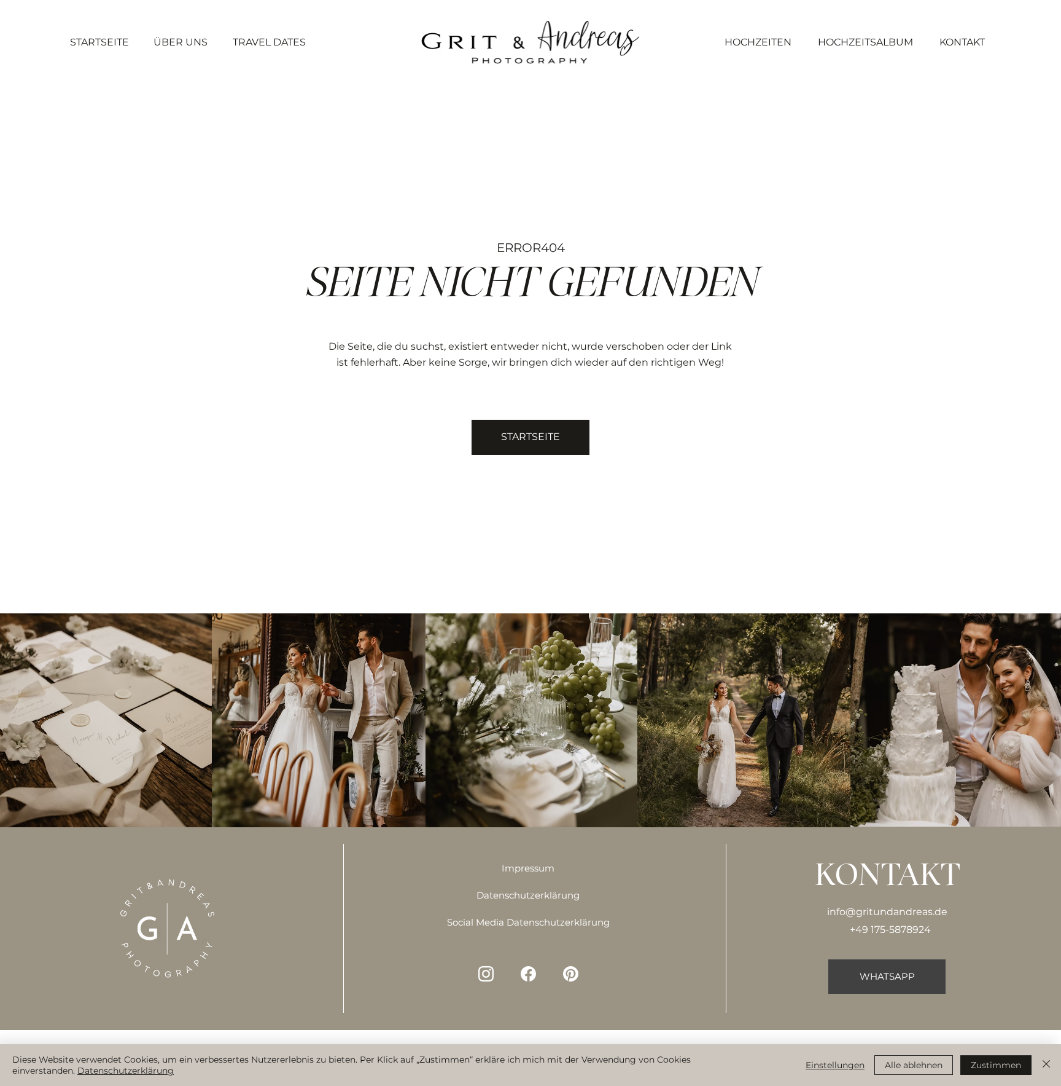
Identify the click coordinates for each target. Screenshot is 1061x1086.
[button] (530, 437)
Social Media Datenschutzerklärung (528, 922)
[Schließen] (1046, 1065)
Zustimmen (996, 1065)
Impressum (528, 868)
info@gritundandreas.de (887, 911)
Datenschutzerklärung (528, 895)
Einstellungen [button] (835, 1065)
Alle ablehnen (913, 1065)
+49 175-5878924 (890, 929)
